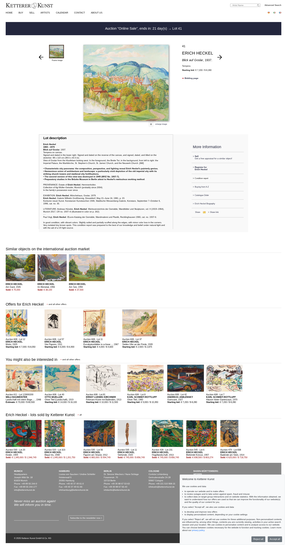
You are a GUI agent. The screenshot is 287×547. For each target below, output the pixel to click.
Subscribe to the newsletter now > (86, 518)
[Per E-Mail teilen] (203, 212)
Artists (45, 12)
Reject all (258, 539)
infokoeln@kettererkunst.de (162, 487)
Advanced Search (273, 5)
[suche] (258, 5)
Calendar (62, 12)
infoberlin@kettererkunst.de (117, 490)
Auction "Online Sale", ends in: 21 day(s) (136, 28)
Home (9, 12)
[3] (41, 57)
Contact (79, 12)
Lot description (55, 138)
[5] (219, 57)
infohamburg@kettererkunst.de (73, 490)
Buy (21, 12)
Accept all (275, 539)
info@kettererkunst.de (24, 490)
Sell (32, 12)
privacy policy (198, 530)
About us (96, 12)
